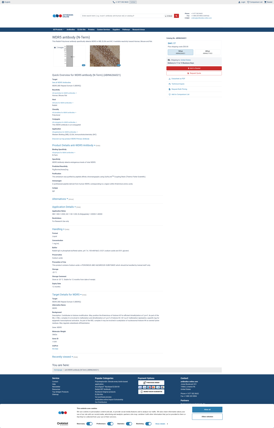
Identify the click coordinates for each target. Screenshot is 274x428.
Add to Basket (195, 68)
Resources (56, 389)
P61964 (55, 349)
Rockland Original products (105, 392)
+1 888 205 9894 (190, 396)
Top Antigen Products (60, 392)
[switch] (110, 423)
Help (54, 384)
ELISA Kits (81, 30)
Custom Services (103, 30)
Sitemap (55, 394)
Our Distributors (101, 402)
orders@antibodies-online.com (201, 18)
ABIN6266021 (180, 52)
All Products (58, 30)
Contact (133, 2)
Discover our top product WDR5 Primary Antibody (70, 139)
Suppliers (116, 30)
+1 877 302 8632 (122, 2)
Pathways (126, 30)
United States (186, 60)
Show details (160, 424)
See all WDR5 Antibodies (61, 82)
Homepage (58, 370)
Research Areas (139, 30)
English (7, 2)
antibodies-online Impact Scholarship (109, 400)
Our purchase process (103, 397)
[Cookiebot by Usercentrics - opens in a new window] (62, 423)
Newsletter (56, 387)
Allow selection (207, 417)
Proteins (91, 30)
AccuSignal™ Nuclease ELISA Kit (107, 387)
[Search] (176, 16)
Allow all (207, 409)
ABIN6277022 (207, 52)
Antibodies (71, 30)
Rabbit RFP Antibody (103, 389)
